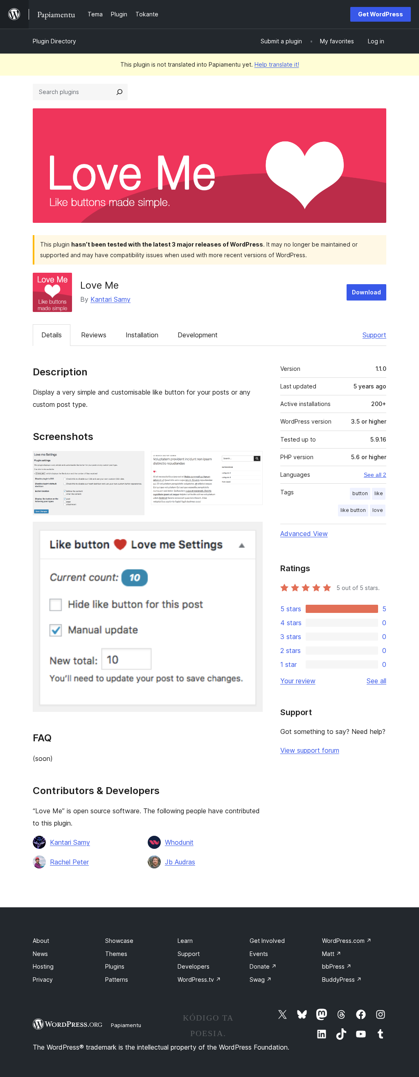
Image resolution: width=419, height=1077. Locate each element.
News (40, 953)
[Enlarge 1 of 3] (133, 462)
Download (366, 292)
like (378, 493)
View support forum (309, 750)
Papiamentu (126, 1025)
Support (374, 335)
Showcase (119, 940)
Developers (194, 966)
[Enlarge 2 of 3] (252, 462)
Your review (297, 681)
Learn (185, 940)
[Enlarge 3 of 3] (252, 533)
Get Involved (267, 940)
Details (51, 335)
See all (376, 681)
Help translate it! (277, 64)
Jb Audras (180, 862)
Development (198, 335)
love (377, 510)
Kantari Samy (110, 299)
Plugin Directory (54, 41)
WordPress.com (347, 940)
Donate (263, 966)
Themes (116, 953)
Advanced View (304, 534)
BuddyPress (342, 979)
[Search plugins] (119, 92)
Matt (331, 953)
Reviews (93, 335)
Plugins (114, 966)
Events (259, 953)
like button (353, 510)
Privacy (43, 979)
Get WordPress (380, 14)
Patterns (116, 979)
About (41, 940)
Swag (261, 979)
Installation (142, 335)
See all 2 (375, 474)
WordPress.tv (199, 979)
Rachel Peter (69, 862)
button (360, 493)
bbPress (336, 966)
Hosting (43, 966)
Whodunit (179, 842)
